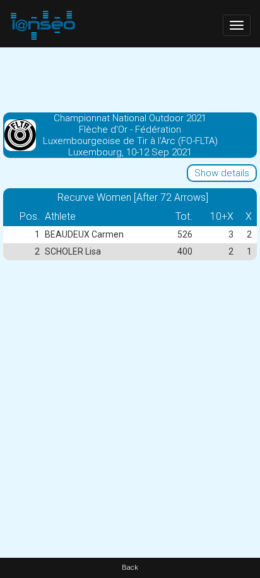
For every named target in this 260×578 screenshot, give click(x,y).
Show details (221, 173)
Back (130, 567)
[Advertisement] (130, 79)
